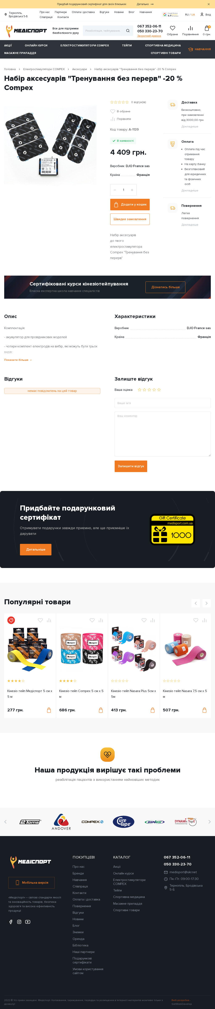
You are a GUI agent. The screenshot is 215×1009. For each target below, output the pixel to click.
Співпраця (46, 17)
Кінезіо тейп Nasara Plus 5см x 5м (133, 694)
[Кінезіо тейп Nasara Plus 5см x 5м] (133, 649)
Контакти (63, 17)
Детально (143, 4)
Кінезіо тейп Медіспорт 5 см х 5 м (29, 694)
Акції (8, 45)
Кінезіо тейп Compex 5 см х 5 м (81, 694)
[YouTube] (27, 922)
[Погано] (144, 389)
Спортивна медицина (163, 45)
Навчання (146, 12)
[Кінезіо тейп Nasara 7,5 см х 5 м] (185, 649)
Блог (132, 12)
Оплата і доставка (83, 12)
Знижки (78, 932)
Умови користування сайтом (88, 971)
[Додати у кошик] (49, 710)
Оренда (78, 939)
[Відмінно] (159, 389)
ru (187, 14)
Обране (172, 34)
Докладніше (189, 126)
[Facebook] (10, 922)
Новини (119, 12)
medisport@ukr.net (183, 872)
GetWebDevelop (182, 1004)
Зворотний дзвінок (149, 36)
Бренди (78, 873)
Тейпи (127, 45)
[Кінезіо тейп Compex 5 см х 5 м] (82, 649)
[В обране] (40, 620)
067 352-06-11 (149, 26)
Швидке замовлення (130, 219)
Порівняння (190, 34)
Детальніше (35, 549)
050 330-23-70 (150, 31)
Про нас (45, 12)
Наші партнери (83, 952)
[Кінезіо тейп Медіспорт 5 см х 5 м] (30, 649)
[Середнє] (149, 389)
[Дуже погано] (140, 389)
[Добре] (154, 389)
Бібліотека (80, 945)
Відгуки (104, 12)
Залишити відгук (131, 466)
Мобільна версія (35, 883)
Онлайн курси (36, 45)
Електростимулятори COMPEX (84, 45)
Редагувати (209, 76)
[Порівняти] (49, 620)
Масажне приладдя (20, 53)
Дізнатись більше (165, 287)
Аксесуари (79, 69)
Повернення (82, 906)
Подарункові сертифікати (82, 960)
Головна (10, 69)
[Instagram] (19, 922)
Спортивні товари (166, 53)
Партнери (61, 12)
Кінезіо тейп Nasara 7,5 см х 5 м (185, 694)
